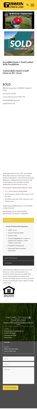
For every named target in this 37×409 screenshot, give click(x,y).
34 (26, 55)
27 (15, 55)
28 (17, 55)
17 (30, 53)
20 (3, 55)
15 (26, 53)
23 (8, 55)
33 (25, 55)
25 (12, 55)
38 (33, 55)
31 (22, 55)
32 (23, 55)
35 (28, 55)
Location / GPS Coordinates (11, 258)
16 (28, 53)
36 (30, 55)
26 (13, 55)
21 (5, 55)
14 (25, 53)
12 (22, 53)
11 (20, 53)
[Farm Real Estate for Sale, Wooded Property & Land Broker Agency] (15, 5)
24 (10, 55)
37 (31, 55)
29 (18, 55)
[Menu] (31, 5)
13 (23, 53)
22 (7, 55)
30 (20, 55)
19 (33, 53)
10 (18, 53)
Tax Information (8, 263)
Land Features (8, 220)
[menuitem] (27, 5)
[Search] (27, 5)
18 (31, 53)
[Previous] (7, 43)
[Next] (30, 43)
